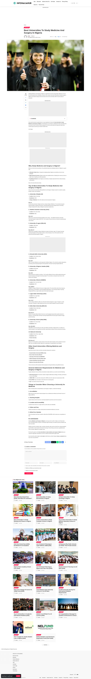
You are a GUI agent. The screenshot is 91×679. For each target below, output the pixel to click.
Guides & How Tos (16, 660)
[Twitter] (76, 674)
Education (27, 27)
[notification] (72, 3)
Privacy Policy (4, 676)
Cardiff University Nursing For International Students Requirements (67, 591)
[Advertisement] (45, 15)
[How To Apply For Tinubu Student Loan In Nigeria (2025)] (23, 627)
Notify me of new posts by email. (32, 470)
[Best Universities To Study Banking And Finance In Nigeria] (23, 510)
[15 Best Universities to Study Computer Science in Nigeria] (45, 510)
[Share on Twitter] (55, 37)
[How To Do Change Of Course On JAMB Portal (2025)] (23, 580)
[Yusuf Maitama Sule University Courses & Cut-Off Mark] (45, 580)
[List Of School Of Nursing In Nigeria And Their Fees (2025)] (45, 557)
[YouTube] (77, 674)
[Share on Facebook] (54, 37)
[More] (60, 37)
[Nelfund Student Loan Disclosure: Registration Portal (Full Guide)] (45, 627)
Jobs (13, 662)
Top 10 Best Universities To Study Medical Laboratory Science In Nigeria (68, 521)
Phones (14, 667)
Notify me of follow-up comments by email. (33, 468)
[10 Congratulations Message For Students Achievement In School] (68, 604)
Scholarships (15, 670)
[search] (74, 3)
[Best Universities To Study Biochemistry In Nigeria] (45, 487)
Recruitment (15, 669)
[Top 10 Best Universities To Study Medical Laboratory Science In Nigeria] (68, 510)
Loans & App (15, 665)
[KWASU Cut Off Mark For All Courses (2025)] (45, 604)
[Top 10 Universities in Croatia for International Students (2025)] (23, 604)
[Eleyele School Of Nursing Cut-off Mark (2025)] (68, 557)
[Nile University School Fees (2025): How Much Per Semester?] (23, 487)
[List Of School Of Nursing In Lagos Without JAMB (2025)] (45, 534)
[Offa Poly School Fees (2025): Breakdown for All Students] (23, 534)
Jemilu (16, 500)
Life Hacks (14, 664)
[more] (71, 3)
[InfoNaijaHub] (22, 3)
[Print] (59, 37)
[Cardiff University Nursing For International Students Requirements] (68, 580)
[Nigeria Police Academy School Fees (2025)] (23, 557)
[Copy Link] (57, 37)
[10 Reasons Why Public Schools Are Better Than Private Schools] (68, 534)
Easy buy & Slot (15, 655)
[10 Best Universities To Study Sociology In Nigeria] (68, 487)
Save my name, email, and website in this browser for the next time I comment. (38, 465)
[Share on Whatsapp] (57, 442)
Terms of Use (10, 676)
